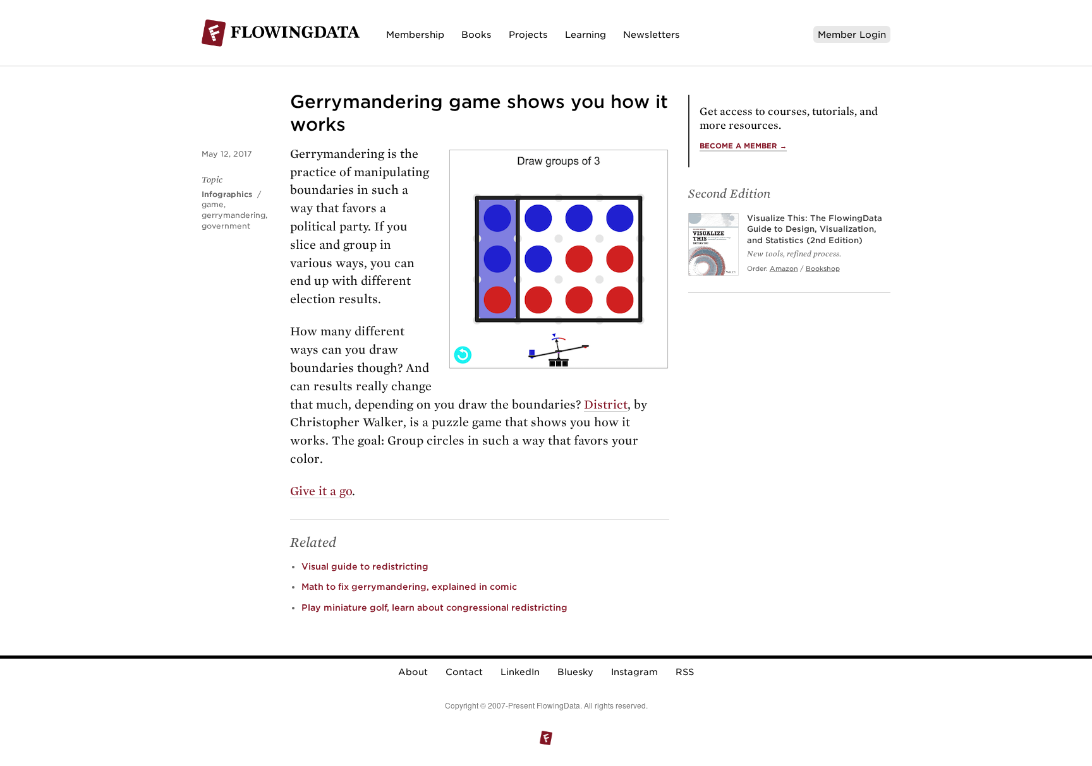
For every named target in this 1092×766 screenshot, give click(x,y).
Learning (585, 34)
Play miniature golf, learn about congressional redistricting (434, 607)
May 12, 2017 (227, 154)
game (213, 204)
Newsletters (651, 34)
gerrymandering (233, 215)
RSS (685, 672)
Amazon (784, 268)
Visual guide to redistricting (364, 566)
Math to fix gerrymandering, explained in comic (409, 587)
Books (476, 34)
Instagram (634, 672)
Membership (415, 34)
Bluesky (575, 672)
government (226, 225)
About (413, 672)
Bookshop (823, 268)
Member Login (852, 34)
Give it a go (321, 491)
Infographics (227, 194)
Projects (528, 34)
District (606, 404)
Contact (464, 672)
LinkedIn (520, 672)
